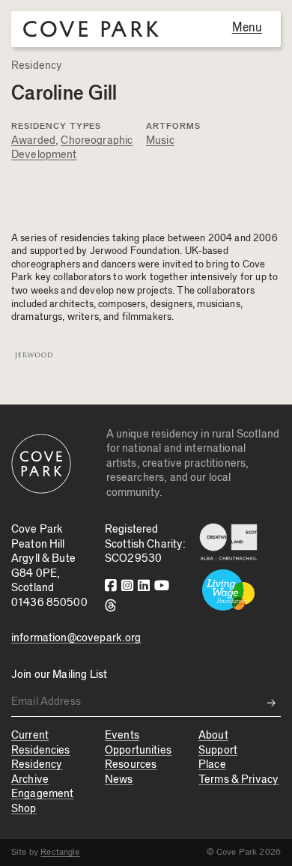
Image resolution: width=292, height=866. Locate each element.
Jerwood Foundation (135, 251)
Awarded (33, 140)
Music (160, 140)
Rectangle (59, 851)
